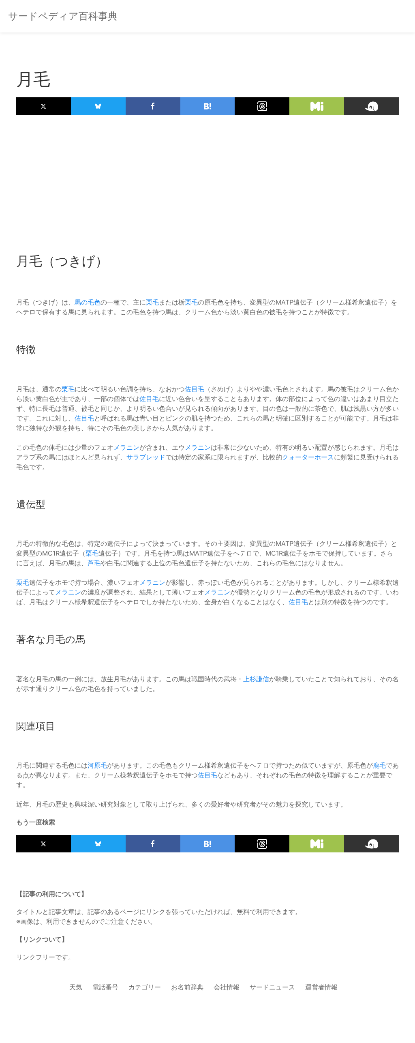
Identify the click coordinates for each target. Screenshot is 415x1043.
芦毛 (94, 563)
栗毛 (152, 302)
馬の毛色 (88, 302)
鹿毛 (379, 765)
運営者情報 (321, 987)
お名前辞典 (187, 987)
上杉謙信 (256, 679)
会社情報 (227, 987)
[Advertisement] (207, 179)
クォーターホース (308, 457)
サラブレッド (145, 457)
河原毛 (97, 765)
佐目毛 (194, 389)
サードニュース (272, 987)
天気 (75, 987)
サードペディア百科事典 (63, 16)
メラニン (126, 447)
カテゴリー (144, 987)
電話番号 (105, 987)
